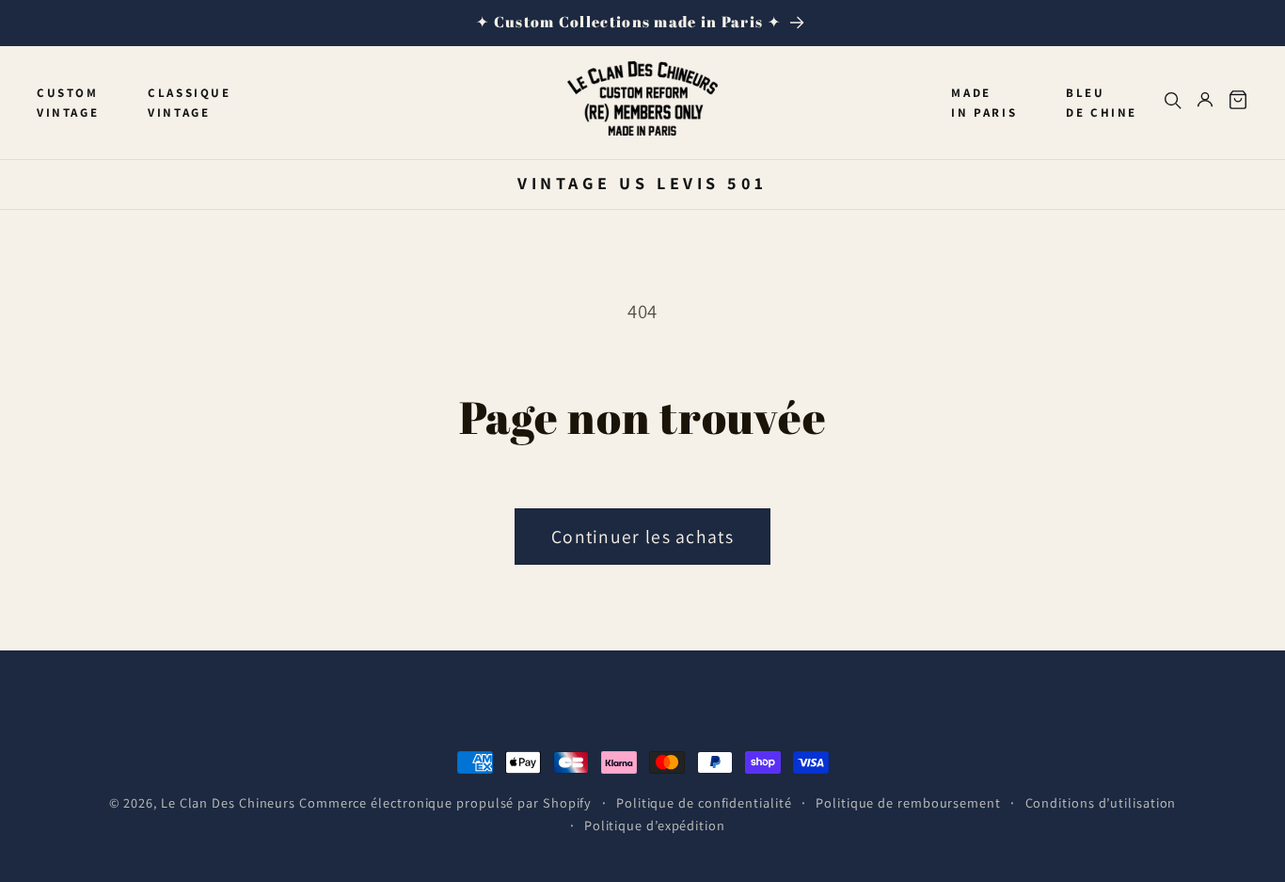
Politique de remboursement (908, 802)
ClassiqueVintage (189, 102)
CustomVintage (68, 102)
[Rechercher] (1172, 104)
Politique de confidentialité (703, 802)
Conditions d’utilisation (1101, 802)
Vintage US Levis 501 (642, 182)
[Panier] (1238, 104)
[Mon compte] (1205, 104)
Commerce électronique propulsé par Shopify (445, 802)
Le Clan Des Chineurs (228, 802)
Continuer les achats (642, 536)
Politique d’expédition (654, 825)
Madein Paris (984, 102)
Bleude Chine (1101, 102)
